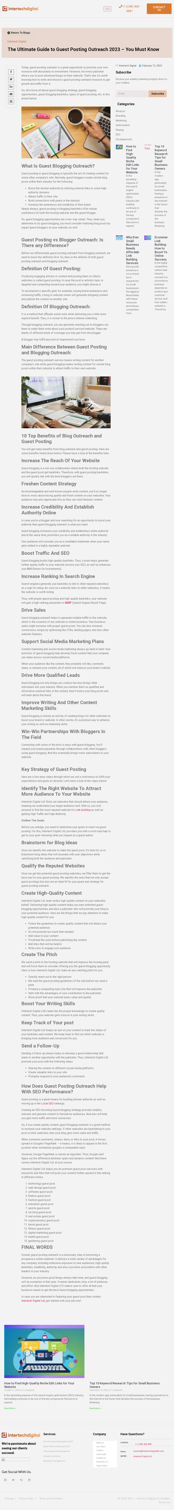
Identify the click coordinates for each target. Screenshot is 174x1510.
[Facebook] (5, 1480)
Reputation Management (54, 1461)
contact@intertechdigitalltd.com (148, 1451)
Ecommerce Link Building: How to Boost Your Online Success (163, 248)
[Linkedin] (29, 1480)
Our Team (100, 1446)
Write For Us (102, 1461)
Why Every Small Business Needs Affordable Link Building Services (133, 250)
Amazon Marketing (51, 1456)
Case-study (101, 1454)
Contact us (101, 1458)
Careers (99, 1450)
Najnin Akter (102, 1465)
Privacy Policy (26, 1498)
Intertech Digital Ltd (142, 1456)
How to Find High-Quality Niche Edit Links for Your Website (133, 159)
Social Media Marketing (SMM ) (56, 1446)
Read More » (10, 1408)
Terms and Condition (51, 1498)
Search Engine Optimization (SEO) (58, 1441)
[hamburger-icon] (107, 8)
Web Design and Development (56, 1451)
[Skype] (21, 1480)
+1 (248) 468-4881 (143, 1444)
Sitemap (9, 1498)
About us (100, 1442)
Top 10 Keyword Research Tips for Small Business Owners (161, 157)
